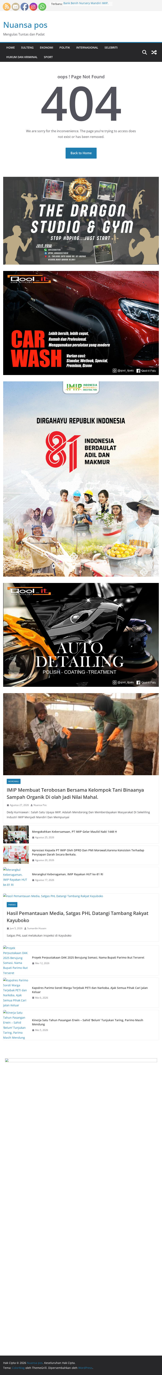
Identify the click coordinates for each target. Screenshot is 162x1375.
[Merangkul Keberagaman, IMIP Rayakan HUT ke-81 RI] (16, 877)
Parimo (12, 904)
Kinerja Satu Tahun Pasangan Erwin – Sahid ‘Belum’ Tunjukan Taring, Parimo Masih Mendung (87, 1022)
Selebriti (111, 47)
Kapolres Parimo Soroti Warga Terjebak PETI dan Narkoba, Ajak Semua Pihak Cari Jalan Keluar (90, 990)
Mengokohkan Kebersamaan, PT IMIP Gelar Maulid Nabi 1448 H (74, 831)
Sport (48, 57)
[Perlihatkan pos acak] (154, 52)
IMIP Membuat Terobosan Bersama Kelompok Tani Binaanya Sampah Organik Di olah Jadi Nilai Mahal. (75, 793)
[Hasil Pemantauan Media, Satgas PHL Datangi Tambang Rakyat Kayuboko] (81, 896)
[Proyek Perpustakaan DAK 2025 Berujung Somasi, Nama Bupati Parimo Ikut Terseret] (16, 960)
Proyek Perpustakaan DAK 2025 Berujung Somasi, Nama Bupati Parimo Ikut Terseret (88, 957)
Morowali (13, 781)
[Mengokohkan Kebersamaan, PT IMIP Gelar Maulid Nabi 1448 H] (16, 834)
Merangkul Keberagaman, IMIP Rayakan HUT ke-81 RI (67, 874)
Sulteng (27, 47)
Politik (64, 47)
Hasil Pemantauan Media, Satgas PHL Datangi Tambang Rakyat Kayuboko (77, 916)
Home (10, 47)
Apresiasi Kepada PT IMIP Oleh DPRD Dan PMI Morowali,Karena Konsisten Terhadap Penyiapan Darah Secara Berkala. (88, 852)
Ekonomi (46, 47)
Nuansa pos (25, 24)
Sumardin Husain (36, 928)
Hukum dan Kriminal (22, 57)
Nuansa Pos (40, 805)
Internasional (87, 47)
